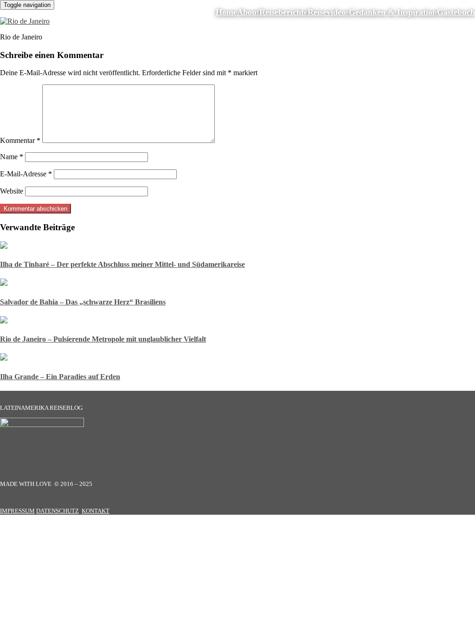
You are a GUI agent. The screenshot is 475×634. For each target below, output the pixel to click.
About (248, 12)
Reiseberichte (283, 12)
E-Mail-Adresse (26, 174)
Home (226, 12)
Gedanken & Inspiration (393, 12)
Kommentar (20, 140)
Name (11, 157)
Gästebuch (456, 12)
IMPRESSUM (17, 510)
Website (11, 191)
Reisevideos (328, 12)
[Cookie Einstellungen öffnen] (69, 588)
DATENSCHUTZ (57, 510)
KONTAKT (95, 510)
